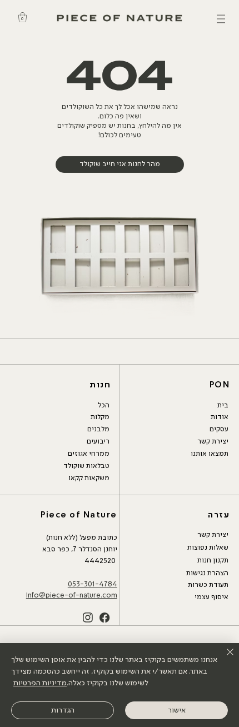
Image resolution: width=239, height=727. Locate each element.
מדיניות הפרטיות (40, 683)
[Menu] (221, 18)
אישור (177, 710)
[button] (22, 17)
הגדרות (62, 710)
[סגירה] (223, 658)
